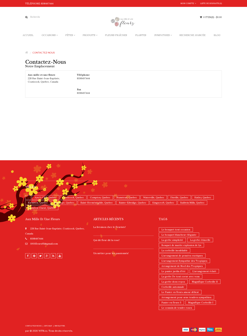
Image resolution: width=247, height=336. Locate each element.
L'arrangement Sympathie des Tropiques (184, 260)
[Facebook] (27, 255)
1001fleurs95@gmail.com (44, 243)
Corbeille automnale (172, 286)
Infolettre (60, 326)
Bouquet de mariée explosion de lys (181, 245)
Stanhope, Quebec (64, 202)
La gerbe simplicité (172, 239)
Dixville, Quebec (179, 197)
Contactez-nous (43, 52)
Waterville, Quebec (153, 197)
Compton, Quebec (100, 197)
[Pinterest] (34, 255)
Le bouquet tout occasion (175, 229)
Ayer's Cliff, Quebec (45, 197)
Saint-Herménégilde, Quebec (96, 202)
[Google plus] (46, 255)
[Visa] (185, 329)
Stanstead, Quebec (126, 197)
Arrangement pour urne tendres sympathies (186, 297)
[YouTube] (59, 255)
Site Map (48, 326)
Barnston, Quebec (38, 202)
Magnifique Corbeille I (200, 302)
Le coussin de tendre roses (176, 307)
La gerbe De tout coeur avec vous (180, 276)
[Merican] (210, 329)
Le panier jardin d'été (173, 271)
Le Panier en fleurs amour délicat (180, 292)
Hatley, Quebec (202, 197)
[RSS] (53, 255)
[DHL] (218, 329)
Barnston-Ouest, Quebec (42, 207)
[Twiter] (40, 255)
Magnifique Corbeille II (205, 281)
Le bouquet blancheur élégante (178, 234)
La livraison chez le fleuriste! (109, 227)
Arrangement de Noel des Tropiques (182, 266)
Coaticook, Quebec (73, 197)
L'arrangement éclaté (204, 271)
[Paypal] (202, 329)
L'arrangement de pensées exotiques (182, 255)
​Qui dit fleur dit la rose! (106, 240)
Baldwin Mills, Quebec (192, 202)
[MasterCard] (194, 329)
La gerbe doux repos (173, 281)
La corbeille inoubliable (174, 250)
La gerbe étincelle (200, 239)
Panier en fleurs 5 (171, 302)
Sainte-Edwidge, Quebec (132, 202)
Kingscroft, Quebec (163, 202)
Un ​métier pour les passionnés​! (111, 253)
